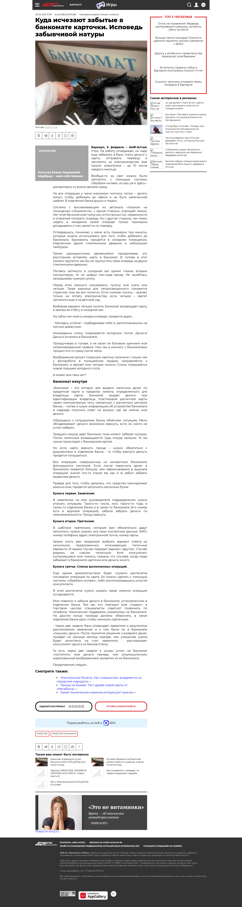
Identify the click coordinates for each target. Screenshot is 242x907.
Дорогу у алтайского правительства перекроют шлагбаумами (178, 55)
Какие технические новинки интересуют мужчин (97, 692)
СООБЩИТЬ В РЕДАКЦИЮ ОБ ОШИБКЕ (162, 846)
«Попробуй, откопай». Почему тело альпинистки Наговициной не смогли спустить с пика (184, 129)
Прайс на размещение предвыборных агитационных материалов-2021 (99, 846)
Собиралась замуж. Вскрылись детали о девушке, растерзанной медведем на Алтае (183, 152)
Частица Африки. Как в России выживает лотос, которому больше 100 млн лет (184, 140)
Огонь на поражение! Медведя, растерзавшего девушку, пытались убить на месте (178, 26)
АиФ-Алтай (51, 127)
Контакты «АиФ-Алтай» (72, 842)
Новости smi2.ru (47, 831)
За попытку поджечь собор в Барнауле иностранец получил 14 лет (178, 69)
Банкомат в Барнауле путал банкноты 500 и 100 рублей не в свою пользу (68, 762)
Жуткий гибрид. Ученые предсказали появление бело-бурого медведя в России (186, 164)
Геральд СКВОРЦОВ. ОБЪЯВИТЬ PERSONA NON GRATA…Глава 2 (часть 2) (68, 773)
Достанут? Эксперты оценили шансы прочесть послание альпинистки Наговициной (185, 117)
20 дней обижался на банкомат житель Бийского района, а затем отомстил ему (125, 762)
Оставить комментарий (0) (121, 706)
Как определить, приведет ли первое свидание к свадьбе (122, 772)
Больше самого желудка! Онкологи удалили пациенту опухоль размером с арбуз (178, 40)
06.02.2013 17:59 (43, 14)
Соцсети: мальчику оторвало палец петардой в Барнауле (178, 83)
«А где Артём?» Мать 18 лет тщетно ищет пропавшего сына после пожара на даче (184, 105)
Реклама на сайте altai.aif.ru (105, 842)
